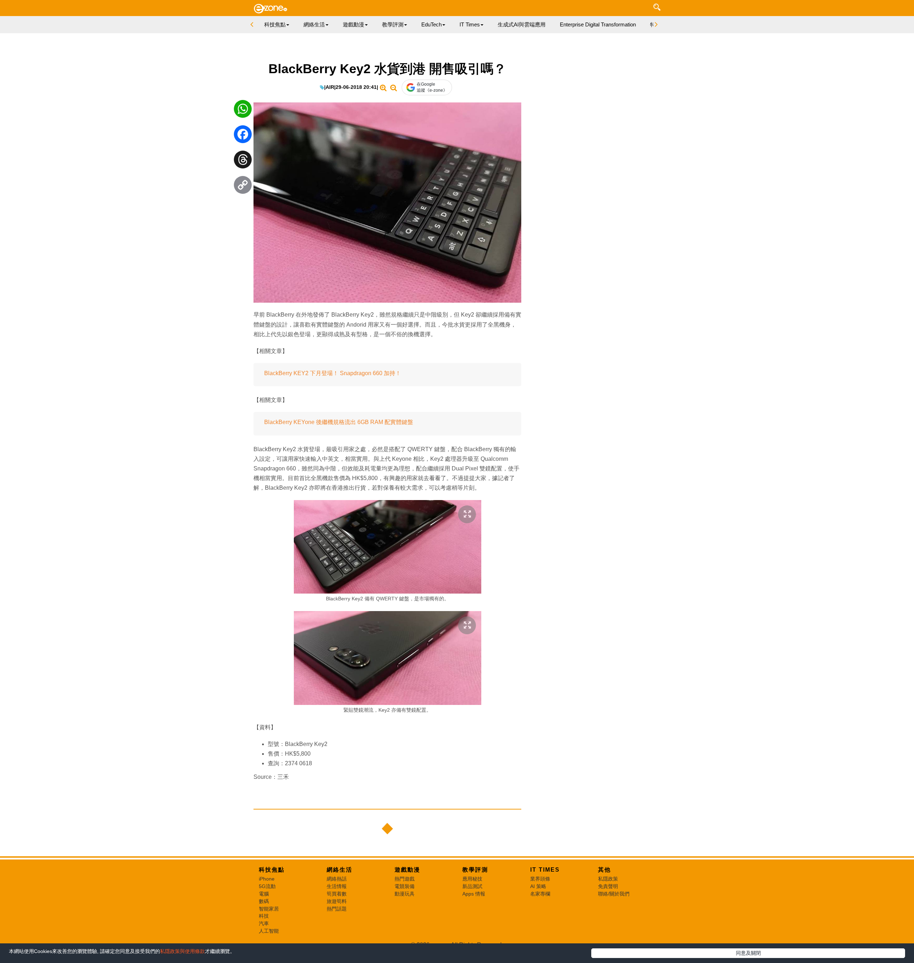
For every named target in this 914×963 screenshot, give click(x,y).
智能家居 (269, 909)
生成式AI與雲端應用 (522, 24)
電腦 (264, 894)
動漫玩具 (405, 894)
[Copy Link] (243, 186)
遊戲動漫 (407, 870)
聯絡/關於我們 (613, 894)
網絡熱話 (337, 879)
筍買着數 (337, 894)
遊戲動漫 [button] (353, 24)
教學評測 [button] (392, 24)
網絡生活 (339, 870)
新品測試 (472, 886)
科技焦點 (272, 870)
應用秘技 (472, 879)
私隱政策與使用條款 (182, 951)
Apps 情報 (473, 894)
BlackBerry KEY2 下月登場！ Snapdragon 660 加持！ (332, 373)
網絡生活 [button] (314, 24)
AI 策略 (538, 886)
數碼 (264, 901)
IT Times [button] (469, 24)
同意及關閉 (748, 953)
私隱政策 (608, 879)
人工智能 (269, 931)
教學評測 (475, 870)
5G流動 (267, 886)
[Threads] (243, 161)
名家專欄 (540, 894)
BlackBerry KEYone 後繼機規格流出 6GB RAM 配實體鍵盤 (338, 422)
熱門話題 (337, 909)
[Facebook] (243, 136)
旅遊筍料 (337, 901)
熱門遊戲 (405, 879)
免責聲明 (608, 886)
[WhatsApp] (243, 110)
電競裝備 (405, 886)
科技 (264, 916)
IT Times (545, 870)
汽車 (264, 923)
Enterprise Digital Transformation (598, 24)
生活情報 (337, 886)
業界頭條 (540, 879)
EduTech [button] (431, 24)
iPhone (267, 879)
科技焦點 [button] (275, 24)
